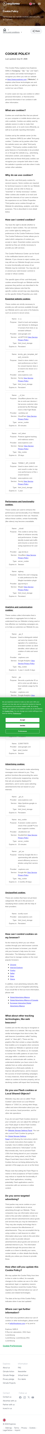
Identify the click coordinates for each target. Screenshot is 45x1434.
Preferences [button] (17, 713)
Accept (22, 720)
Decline (22, 725)
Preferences (22, 731)
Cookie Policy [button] (9, 711)
